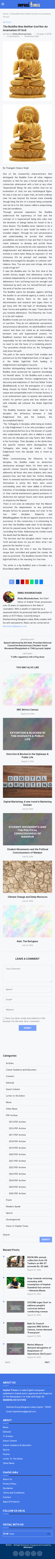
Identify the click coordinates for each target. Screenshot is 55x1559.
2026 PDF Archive (17, 1193)
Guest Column (13, 1089)
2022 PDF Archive (17, 1167)
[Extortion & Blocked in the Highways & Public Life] (27, 734)
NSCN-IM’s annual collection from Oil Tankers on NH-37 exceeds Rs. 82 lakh (37, 1262)
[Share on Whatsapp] (32, 582)
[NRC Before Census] (27, 689)
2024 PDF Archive (17, 1180)
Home (5, 14)
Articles (9, 1063)
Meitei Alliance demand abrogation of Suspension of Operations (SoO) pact (39, 1349)
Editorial (10, 1082)
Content (10, 1076)
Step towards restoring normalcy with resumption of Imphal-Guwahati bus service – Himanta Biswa (39, 1284)
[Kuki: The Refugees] (27, 921)
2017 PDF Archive (17, 1135)
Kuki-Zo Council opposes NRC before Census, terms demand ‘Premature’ (39, 1328)
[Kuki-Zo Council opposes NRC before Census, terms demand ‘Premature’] (15, 1328)
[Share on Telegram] (36, 582)
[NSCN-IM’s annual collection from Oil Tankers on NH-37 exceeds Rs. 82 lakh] (15, 1261)
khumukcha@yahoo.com (15, 626)
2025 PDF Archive (17, 1187)
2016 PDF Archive (17, 1128)
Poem (9, 1200)
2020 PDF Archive (17, 1154)
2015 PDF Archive (17, 1122)
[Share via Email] (41, 582)
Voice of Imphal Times (17, 1226)
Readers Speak (13, 1206)
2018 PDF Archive (17, 1141)
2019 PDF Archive (17, 1148)
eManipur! (28, 1547)
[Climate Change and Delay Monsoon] (27, 877)
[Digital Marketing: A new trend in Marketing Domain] (27, 781)
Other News (11, 1109)
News (8, 1102)
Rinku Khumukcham (22, 34)
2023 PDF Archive (17, 1174)
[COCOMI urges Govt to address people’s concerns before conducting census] (15, 1307)
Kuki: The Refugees (27, 941)
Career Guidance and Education (21, 1069)
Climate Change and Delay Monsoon (27, 897)
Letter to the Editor (15, 1096)
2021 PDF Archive (17, 1161)
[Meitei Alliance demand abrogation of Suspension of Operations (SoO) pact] (15, 1349)
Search (6, 1234)
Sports (9, 1213)
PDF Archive (12, 1115)
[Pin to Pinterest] (22, 582)
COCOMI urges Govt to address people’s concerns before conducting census (39, 1307)
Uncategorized (13, 1219)
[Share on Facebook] (18, 582)
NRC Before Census (27, 709)
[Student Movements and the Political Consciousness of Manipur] (27, 829)
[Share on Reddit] (27, 582)
